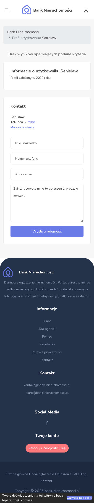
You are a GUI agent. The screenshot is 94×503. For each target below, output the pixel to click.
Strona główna (17, 474)
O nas (47, 321)
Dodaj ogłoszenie (41, 474)
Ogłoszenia (63, 474)
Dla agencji (47, 329)
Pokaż (31, 122)
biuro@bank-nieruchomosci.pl (47, 393)
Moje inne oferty (22, 127)
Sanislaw (49, 37)
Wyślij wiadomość (47, 231)
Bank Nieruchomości (23, 31)
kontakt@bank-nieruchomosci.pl (47, 385)
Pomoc (47, 336)
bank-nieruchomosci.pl (62, 490)
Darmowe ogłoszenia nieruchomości (30, 282)
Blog (83, 474)
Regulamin (47, 344)
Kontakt (47, 360)
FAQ (76, 474)
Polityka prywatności (47, 352)
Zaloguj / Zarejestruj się (47, 448)
